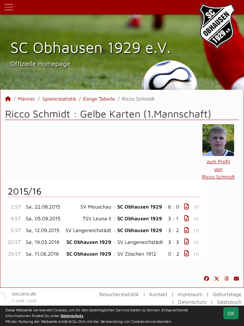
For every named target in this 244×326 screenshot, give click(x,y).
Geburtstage (227, 294)
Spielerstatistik (59, 99)
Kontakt (158, 294)
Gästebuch (229, 302)
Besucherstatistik (119, 294)
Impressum (190, 294)
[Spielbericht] (186, 206)
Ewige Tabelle (99, 99)
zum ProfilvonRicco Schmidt (218, 169)
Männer (26, 99)
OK (230, 313)
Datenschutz (192, 302)
